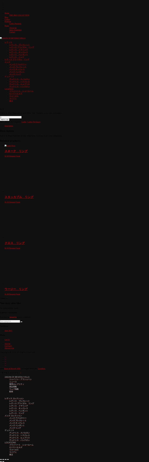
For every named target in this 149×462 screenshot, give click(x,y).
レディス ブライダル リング (21, 47)
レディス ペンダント (18, 54)
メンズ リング (15, 74)
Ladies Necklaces (33, 122)
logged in (13, 457)
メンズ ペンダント (17, 72)
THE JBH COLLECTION (19, 15)
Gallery (7, 19)
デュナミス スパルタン (19, 79)
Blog (6, 17)
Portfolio (8, 22)
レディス (8, 42)
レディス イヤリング (18, 49)
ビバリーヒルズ (15, 93)
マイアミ (13, 98)
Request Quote (14, 156)
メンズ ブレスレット (18, 67)
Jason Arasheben (15, 30)
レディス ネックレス (18, 52)
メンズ (7, 62)
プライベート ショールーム (21, 91)
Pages (7, 26)
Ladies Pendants (15, 24)
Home (7, 13)
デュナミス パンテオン (19, 86)
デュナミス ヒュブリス (19, 84)
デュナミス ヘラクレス (19, 81)
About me (13, 28)
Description (9, 126)
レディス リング (16, 57)
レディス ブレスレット (19, 45)
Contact (12, 32)
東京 (11, 101)
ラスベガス (14, 96)
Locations (9, 89)
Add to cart (4, 120)
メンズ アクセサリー (18, 64)
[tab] (77, 126)
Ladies (24, 122)
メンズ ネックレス (17, 69)
